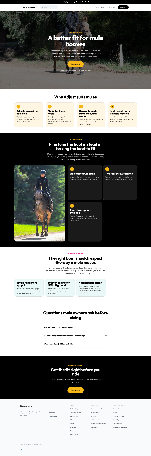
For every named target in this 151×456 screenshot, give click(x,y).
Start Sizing (123, 7)
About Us (94, 427)
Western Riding (117, 409)
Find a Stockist (52, 416)
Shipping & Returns (75, 412)
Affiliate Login (95, 420)
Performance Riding (118, 416)
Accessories (51, 412)
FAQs (71, 420)
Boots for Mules (117, 423)
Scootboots (51, 409)
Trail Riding (116, 420)
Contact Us (73, 427)
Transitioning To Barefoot (120, 427)
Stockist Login (95, 412)
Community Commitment (98, 423)
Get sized (74, 64)
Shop (97, 7)
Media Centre (111, 7)
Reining (115, 412)
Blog (102, 7)
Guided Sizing (74, 409)
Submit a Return (74, 416)
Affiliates (93, 416)
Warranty (72, 423)
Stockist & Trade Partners (98, 409)
